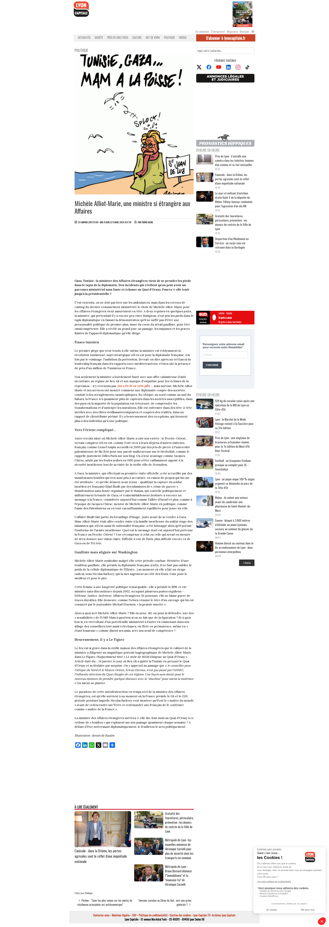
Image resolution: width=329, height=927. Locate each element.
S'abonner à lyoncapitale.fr (226, 38)
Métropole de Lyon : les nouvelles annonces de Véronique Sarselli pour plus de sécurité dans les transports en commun (179, 849)
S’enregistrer (218, 31)
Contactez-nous (101, 915)
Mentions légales (121, 915)
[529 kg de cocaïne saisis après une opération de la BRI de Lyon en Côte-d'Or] (204, 404)
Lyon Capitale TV (201, 915)
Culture (137, 37)
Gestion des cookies (180, 915)
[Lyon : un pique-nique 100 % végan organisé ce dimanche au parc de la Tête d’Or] (204, 483)
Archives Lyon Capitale (223, 915)
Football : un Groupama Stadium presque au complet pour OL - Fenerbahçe (233, 464)
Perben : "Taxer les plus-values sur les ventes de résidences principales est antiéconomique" (104, 902)
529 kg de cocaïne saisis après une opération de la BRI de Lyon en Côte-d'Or (234, 405)
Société (99, 37)
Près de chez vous (117, 37)
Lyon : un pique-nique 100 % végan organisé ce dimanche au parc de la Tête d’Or (234, 483)
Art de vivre (153, 37)
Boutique (244, 31)
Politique (169, 37)
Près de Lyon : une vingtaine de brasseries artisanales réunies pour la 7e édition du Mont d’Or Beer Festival (232, 444)
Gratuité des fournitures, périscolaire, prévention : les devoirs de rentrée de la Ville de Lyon (179, 822)
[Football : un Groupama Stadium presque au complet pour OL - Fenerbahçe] (204, 464)
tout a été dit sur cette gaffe (133, 386)
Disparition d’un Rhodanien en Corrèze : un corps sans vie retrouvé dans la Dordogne (232, 243)
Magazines (232, 31)
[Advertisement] (134, 252)
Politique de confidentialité (153, 915)
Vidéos (182, 37)
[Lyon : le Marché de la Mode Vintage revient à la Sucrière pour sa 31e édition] (204, 423)
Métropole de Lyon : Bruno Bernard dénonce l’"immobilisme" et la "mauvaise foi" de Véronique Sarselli (178, 875)
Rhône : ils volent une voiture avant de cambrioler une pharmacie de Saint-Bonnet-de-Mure (233, 504)
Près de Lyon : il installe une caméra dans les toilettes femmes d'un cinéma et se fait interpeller (234, 160)
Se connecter (202, 31)
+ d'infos (247, 562)
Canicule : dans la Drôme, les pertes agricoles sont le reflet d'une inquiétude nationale (101, 856)
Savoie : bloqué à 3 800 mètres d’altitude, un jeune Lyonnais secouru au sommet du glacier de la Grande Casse (234, 526)
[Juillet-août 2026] (242, 14)
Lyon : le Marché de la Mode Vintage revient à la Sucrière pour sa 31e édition (234, 423)
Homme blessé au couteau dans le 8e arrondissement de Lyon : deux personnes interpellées (234, 547)
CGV (134, 915)
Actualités (84, 37)
